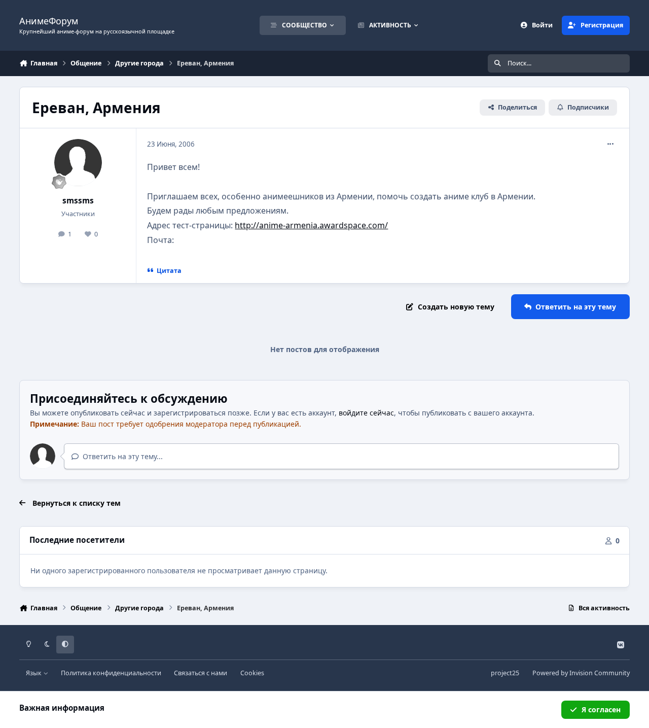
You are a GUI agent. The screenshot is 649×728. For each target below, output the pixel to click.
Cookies (252, 673)
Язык (34, 673)
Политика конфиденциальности (111, 673)
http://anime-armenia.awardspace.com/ (311, 225)
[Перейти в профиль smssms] (78, 163)
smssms (78, 200)
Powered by (581, 673)
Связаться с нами (200, 673)
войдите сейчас (366, 413)
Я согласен (601, 709)
